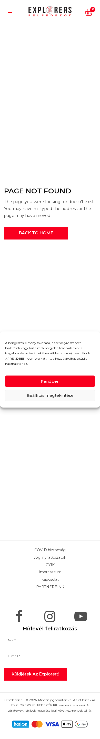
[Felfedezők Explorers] (50, 11)
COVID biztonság (50, 550)
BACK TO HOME (36, 233)
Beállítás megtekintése (50, 395)
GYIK (50, 564)
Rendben (50, 381)
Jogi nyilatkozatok (50, 557)
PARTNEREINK (50, 587)
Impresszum (50, 572)
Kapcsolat (50, 579)
